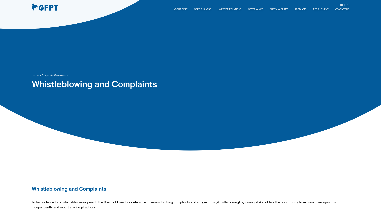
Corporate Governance (55, 75)
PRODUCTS (301, 9)
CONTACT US (342, 9)
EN (347, 5)
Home (35, 75)
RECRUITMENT (321, 9)
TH (341, 5)
